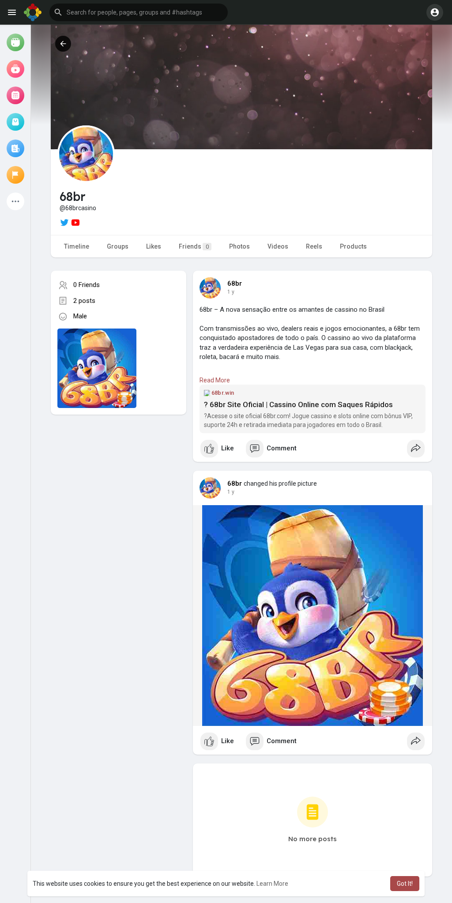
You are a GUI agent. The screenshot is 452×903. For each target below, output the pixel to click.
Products (353, 246)
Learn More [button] (272, 883)
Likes (153, 246)
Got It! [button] (405, 883)
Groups (117, 246)
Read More (215, 380)
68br (234, 283)
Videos (277, 246)
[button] (138, 12)
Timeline (76, 246)
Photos (239, 246)
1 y (230, 292)
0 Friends (86, 285)
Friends (194, 246)
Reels (314, 246)
